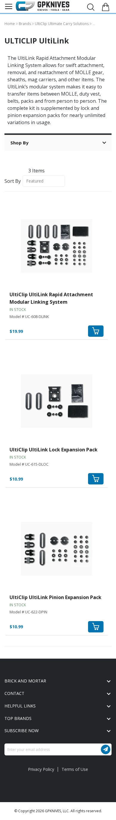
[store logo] (42, 5)
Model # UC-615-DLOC (29, 464)
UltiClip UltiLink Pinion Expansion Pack (55, 597)
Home (10, 23)
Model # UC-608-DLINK (29, 316)
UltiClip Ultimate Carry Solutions (62, 23)
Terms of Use (75, 769)
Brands (25, 23)
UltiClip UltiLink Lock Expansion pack (54, 449)
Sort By (12, 180)
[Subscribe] (105, 749)
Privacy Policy (41, 769)
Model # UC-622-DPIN (28, 612)
